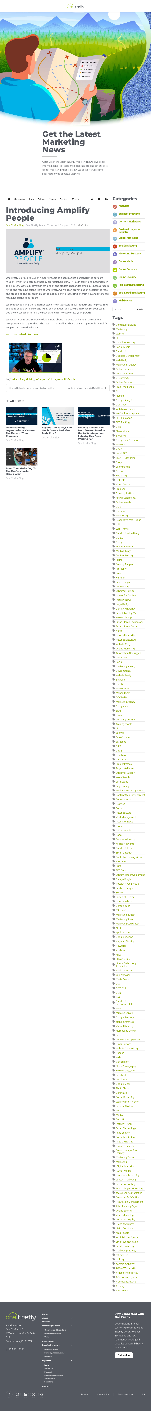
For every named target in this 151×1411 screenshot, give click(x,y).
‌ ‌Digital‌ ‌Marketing (125, 1166)
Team (119, 1110)
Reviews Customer (125, 1070)
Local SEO (121, 453)
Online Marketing (125, 648)
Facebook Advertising (127, 533)
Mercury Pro (122, 688)
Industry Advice (124, 901)
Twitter (120, 997)
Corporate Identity (126, 839)
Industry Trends (124, 1123)
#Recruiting (122, 1290)
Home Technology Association (126, 964)
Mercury (120, 444)
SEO (118, 338)
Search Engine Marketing (129, 1188)
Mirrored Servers (124, 1012)
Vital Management (126, 817)
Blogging (121, 435)
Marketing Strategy (130, 253)
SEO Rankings (123, 422)
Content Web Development (130, 794)
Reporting (121, 1119)
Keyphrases (122, 755)
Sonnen (120, 892)
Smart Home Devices (127, 626)
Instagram (121, 657)
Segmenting (122, 786)
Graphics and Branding (55, 1330)
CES (118, 983)
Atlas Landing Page (126, 1206)
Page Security (123, 1132)
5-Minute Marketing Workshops (53, 1377)
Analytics (124, 205)
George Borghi (123, 879)
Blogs (119, 462)
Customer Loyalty (125, 1219)
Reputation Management (129, 1201)
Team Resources (125, 1394)
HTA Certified (123, 959)
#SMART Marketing (126, 1268)
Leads (119, 1035)
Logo (119, 834)
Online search (123, 502)
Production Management (129, 790)
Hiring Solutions (124, 1228)
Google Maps (123, 1083)
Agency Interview (125, 546)
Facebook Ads (123, 812)
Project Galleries (125, 768)
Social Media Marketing (132, 292)
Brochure (121, 861)
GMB (118, 992)
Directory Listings (125, 493)
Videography (122, 1061)
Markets (46, 1322)
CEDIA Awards (123, 830)
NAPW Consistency (126, 497)
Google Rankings (125, 1017)
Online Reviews (124, 382)
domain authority (125, 1263)
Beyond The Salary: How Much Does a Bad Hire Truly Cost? (57, 430)
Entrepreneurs (123, 799)
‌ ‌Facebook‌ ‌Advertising (127, 1175)
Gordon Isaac (123, 905)
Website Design (124, 675)
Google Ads (122, 706)
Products (120, 488)
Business (120, 715)
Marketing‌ (121, 1161)
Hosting (120, 395)
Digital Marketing (128, 237)
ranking (120, 1259)
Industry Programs (51, 1345)
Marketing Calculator (127, 923)
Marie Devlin (122, 979)
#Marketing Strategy (127, 1272)
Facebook (121, 351)
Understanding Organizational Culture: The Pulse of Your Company (20, 432)
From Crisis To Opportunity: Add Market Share (85, 388)
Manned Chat (123, 692)
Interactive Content (126, 595)
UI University (122, 377)
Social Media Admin (126, 1137)
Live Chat (121, 404)
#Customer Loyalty (126, 1277)
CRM (118, 746)
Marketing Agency (125, 701)
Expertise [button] (46, 1361)
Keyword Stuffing (125, 941)
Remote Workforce (126, 1106)
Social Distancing (125, 1097)
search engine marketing (129, 1192)
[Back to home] (75, 6)
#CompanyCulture (126, 1281)
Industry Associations (54, 1353)
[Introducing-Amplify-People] (58, 251)
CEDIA (119, 471)
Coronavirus (122, 1092)
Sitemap (84, 1394)
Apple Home (123, 932)
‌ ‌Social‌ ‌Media (123, 1170)
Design (119, 750)
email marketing (125, 1246)
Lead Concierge (124, 373)
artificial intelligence (127, 1237)
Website (120, 333)
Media (119, 1114)
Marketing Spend (125, 919)
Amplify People (124, 564)
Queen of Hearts (125, 896)
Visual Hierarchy (124, 1026)
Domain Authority (125, 608)
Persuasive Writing (125, 1183)
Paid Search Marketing (131, 284)
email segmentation (127, 1241)
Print (118, 865)
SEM (118, 710)
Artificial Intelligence (127, 413)
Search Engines (124, 582)
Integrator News (124, 821)
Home (45, 1314)
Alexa (119, 630)
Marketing (121, 329)
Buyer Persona (123, 1043)
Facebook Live (124, 848)
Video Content (123, 484)
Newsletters (122, 431)
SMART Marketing (126, 457)
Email (119, 573)
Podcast (120, 808)
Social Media (123, 346)
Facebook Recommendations (126, 1002)
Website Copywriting (127, 1048)
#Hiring (120, 1286)
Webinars (48, 1368)
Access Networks (125, 843)
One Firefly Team (35, 225)
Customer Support (125, 772)
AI (117, 391)
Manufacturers (51, 1349)
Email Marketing (128, 245)
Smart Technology (126, 1128)
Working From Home (127, 1101)
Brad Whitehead (124, 970)
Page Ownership (124, 1141)
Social (119, 661)
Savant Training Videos (128, 613)
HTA (118, 954)
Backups (120, 511)
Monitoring (122, 515)
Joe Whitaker (123, 974)
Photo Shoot (122, 1088)
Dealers (48, 1356)
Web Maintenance (125, 408)
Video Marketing (125, 1215)
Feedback (121, 1075)
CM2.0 (119, 537)
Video (119, 448)
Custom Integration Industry (130, 230)
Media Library (123, 550)
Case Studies (122, 759)
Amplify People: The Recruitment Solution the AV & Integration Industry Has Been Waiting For (91, 433)
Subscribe (124, 1355)
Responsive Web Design (128, 519)
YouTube (120, 950)
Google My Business (127, 440)
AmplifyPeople (67, 379)
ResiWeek (121, 803)
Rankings (120, 577)
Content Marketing (130, 221)
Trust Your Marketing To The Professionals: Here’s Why (21, 471)
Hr (117, 728)
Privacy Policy (103, 1394)
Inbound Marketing (126, 635)
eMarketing (122, 781)
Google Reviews (124, 936)
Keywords (121, 945)
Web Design (125, 300)
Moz (118, 1008)
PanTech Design (124, 888)
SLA (143, 1394)
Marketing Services (51, 1325)
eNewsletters (123, 466)
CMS (118, 506)
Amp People (122, 1232)
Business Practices (129, 213)
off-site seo (122, 1254)
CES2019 (121, 988)
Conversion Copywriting (128, 1039)
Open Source (123, 737)
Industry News (123, 599)
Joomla (120, 732)
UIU (118, 524)
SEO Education (124, 417)
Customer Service (125, 590)
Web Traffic (122, 528)
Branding (120, 679)
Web (118, 1057)
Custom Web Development (130, 874)
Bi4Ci (119, 825)
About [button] (45, 1318)
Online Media (126, 261)
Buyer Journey (123, 670)
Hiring (31, 379)
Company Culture (46, 379)
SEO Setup (121, 870)
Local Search (123, 1079)
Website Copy (123, 644)
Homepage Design (126, 1030)
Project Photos (124, 763)
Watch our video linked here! (22, 334)
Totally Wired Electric (127, 883)
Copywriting (122, 586)
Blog (118, 426)
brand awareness (125, 1021)
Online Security (127, 276)
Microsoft (121, 910)
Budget (120, 1052)
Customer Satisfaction (127, 1197)
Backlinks (121, 684)
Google (120, 542)
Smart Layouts (124, 852)
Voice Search (123, 777)
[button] (7, 6)
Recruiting (19, 379)
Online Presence (128, 269)
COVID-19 (121, 697)
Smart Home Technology (129, 621)
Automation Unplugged (128, 652)
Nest (118, 928)
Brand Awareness (125, 1223)
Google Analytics (125, 400)
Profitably (121, 568)
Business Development (128, 355)
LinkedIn (120, 479)
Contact (46, 1386)
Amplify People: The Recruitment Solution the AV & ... (34, 388)
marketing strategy (126, 1250)
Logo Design (122, 604)
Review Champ (124, 617)
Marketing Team (125, 1157)
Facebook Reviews (126, 639)
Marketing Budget (125, 914)
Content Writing (124, 555)
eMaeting (121, 741)
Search (139, 309)
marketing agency (125, 666)
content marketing (126, 1179)
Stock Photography (126, 1066)
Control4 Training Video (129, 857)
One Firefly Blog (15, 225)
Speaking (48, 1382)
